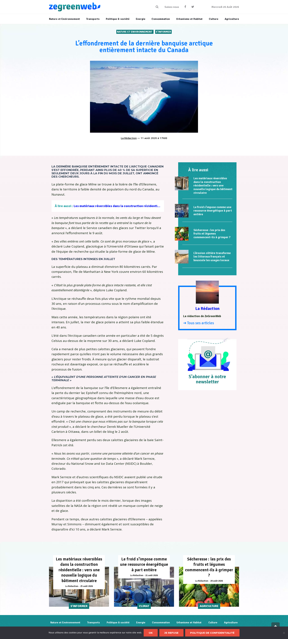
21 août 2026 (151, 575)
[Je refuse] (284, 633)
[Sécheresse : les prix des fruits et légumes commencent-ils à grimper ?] (181, 234)
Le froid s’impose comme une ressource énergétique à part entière (213, 210)
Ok (151, 632)
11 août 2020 (149, 138)
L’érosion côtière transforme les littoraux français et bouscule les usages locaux (212, 256)
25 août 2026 (86, 586)
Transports (93, 622)
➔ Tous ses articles (198, 323)
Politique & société (118, 622)
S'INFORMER (163, 31)
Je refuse (171, 632)
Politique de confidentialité (212, 632)
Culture (212, 622)
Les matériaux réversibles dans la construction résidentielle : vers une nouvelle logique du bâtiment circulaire (155, 206)
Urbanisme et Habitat (189, 622)
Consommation (161, 622)
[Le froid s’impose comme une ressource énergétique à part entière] (181, 211)
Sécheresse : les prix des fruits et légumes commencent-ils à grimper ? (212, 233)
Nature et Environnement (135, 31)
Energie (140, 622)
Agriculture (231, 622)
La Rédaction (129, 138)
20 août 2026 (216, 581)
